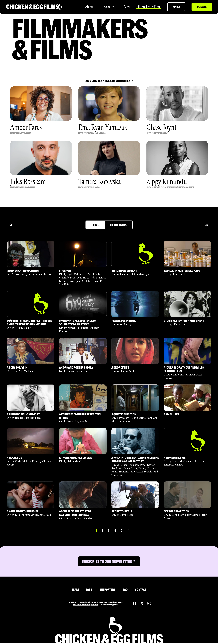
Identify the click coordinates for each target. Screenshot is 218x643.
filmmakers (118, 225)
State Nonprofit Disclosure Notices (111, 602)
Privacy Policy (72, 602)
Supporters (107, 589)
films (95, 225)
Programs (108, 7)
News (127, 7)
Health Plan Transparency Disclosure (85, 604)
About (89, 7)
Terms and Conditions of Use (88, 602)
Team (75, 589)
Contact (140, 589)
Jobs (89, 589)
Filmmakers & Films (148, 7)
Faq (125, 589)
